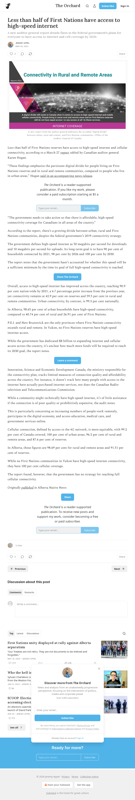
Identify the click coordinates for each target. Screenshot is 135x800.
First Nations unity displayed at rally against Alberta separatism (49, 645)
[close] (99, 668)
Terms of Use (83, 725)
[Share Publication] (94, 6)
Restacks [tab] (29, 592)
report (64, 152)
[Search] (87, 6)
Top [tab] (11, 633)
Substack (51, 793)
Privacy (65, 776)
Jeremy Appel (22, 43)
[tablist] (22, 592)
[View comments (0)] (22, 54)
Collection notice (89, 776)
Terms (74, 776)
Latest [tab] (20, 633)
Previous (20, 568)
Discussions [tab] (33, 633)
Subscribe (108, 6)
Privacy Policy (92, 728)
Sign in (125, 6)
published (27, 487)
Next (117, 568)
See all (14, 727)
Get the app (83, 784)
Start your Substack (59, 784)
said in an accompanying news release (66, 176)
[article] (67, 652)
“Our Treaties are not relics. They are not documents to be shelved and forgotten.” (47, 653)
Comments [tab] (15, 592)
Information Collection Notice (66, 728)
